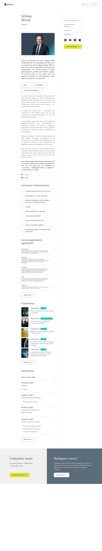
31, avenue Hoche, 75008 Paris (21, 463)
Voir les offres (60, 475)
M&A (25, 85)
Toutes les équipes (71, 46)
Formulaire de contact (18, 475)
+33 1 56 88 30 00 (16, 466)
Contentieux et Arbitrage (31, 90)
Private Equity (39, 85)
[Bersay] (8, 4)
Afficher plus (27, 295)
